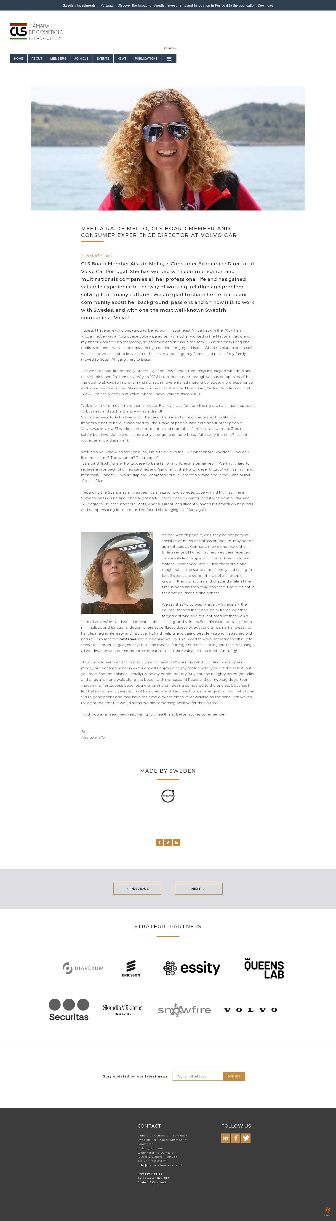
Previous (139, 889)
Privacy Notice (150, 1173)
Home (19, 58)
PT (165, 48)
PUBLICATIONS (146, 58)
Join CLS (81, 58)
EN (175, 48)
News (122, 58)
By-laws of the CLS (154, 1178)
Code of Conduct (152, 1182)
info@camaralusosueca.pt (160, 1165)
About (37, 58)
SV (170, 48)
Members (58, 58)
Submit (234, 1076)
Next (196, 889)
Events (103, 58)
